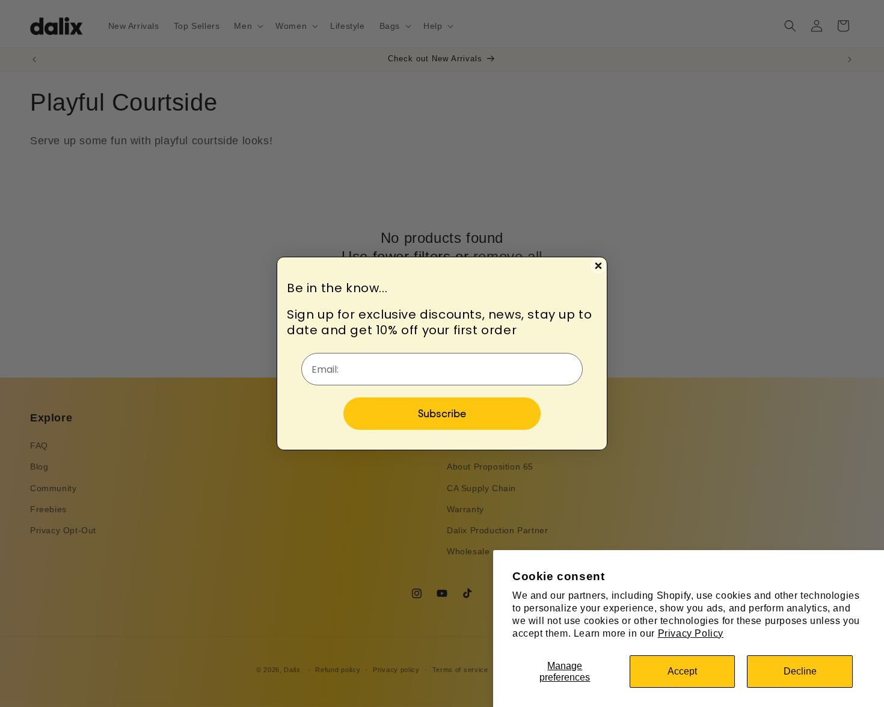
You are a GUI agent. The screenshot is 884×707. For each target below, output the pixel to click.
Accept (682, 671)
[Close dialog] (598, 266)
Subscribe (442, 413)
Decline (800, 671)
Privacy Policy (690, 633)
